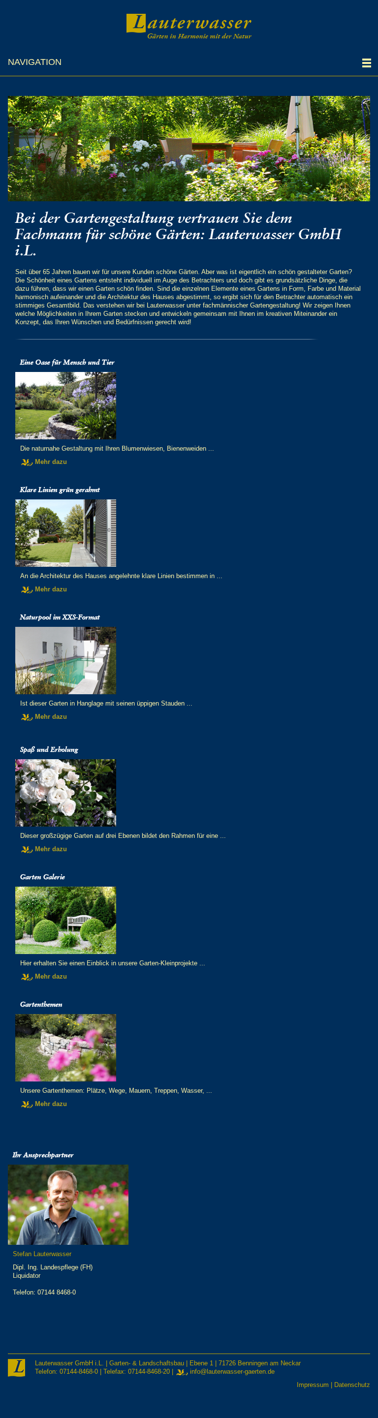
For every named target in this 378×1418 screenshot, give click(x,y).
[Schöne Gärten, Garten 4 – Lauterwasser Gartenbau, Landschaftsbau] (189, 793)
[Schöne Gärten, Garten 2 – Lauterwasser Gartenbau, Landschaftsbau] (189, 533)
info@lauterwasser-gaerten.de (232, 1371)
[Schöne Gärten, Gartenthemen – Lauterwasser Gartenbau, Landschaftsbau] (189, 1047)
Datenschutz (352, 1384)
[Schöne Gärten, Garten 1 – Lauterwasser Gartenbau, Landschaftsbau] (189, 405)
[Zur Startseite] (189, 25)
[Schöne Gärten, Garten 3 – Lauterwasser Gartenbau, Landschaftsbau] (189, 660)
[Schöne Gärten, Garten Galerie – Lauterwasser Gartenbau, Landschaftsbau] (189, 920)
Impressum (313, 1384)
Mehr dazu (51, 461)
